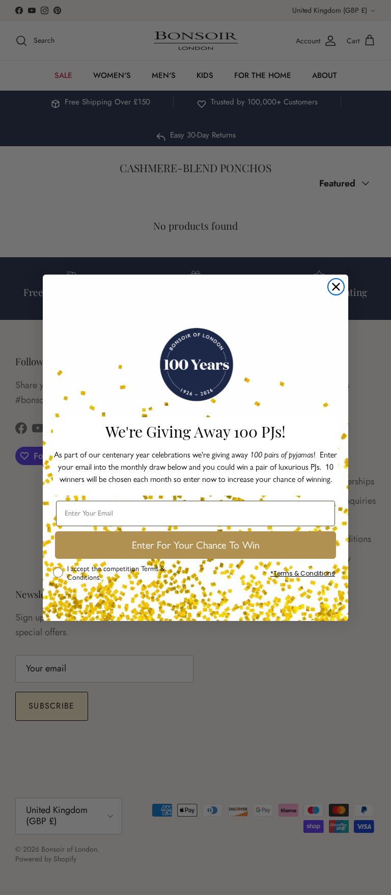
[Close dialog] (336, 287)
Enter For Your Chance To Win (196, 545)
